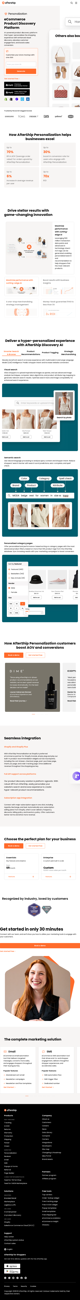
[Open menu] (76, 3)
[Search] (72, 3)
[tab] (21, 286)
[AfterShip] (9, 3)
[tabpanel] (40, 492)
